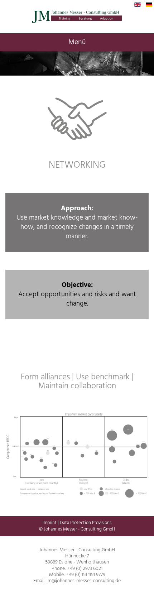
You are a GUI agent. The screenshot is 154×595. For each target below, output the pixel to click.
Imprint (50, 523)
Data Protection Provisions (85, 523)
